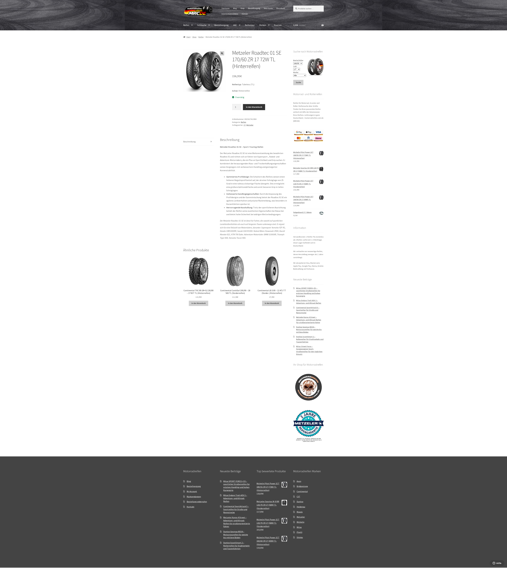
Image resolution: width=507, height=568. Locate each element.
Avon (299, 481)
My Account (192, 491)
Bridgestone (302, 486)
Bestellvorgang (254, 8)
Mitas (299, 527)
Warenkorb (280, 8)
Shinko (300, 537)
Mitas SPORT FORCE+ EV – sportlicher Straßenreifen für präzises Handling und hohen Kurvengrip (308, 292)
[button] (222, 53)
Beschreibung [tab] (189, 141)
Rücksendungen (194, 496)
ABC (235, 25)
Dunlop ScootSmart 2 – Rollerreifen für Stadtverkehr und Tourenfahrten (309, 339)
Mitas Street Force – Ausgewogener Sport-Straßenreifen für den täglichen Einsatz (309, 350)
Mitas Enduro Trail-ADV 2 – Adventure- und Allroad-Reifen (308, 301)
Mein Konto (268, 8)
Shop (242, 8)
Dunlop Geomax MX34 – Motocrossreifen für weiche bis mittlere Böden (309, 329)
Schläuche (201, 25)
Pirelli (299, 532)
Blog (235, 8)
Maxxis (300, 512)
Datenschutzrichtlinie (230, 14)
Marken (262, 25)
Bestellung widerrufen (197, 501)
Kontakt (245, 14)
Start (188, 37)
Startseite (226, 8)
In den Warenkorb (254, 107)
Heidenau (301, 506)
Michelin (300, 522)
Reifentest (250, 25)
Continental (302, 491)
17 (244, 125)
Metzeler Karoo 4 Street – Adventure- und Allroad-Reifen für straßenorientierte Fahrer (308, 320)
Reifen (186, 25)
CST (298, 496)
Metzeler (249, 125)
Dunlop (300, 501)
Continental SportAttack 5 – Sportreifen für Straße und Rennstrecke (307, 310)
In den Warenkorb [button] (198, 303)
